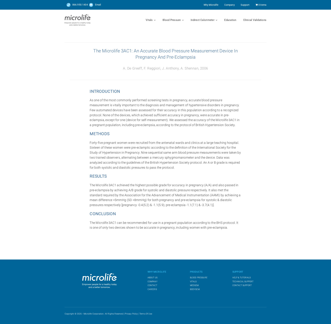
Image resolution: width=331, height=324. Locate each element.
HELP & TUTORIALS (241, 277)
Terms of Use (145, 314)
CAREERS (152, 289)
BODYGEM (195, 289)
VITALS (193, 281)
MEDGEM (194, 285)
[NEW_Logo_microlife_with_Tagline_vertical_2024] (78, 15)
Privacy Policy (131, 314)
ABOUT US (152, 277)
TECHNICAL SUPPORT (243, 281)
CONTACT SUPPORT (242, 285)
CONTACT (152, 285)
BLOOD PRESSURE (198, 277)
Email (98, 4)
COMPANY (152, 281)
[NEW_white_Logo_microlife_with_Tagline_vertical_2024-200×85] (99, 274)
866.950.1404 (80, 4)
